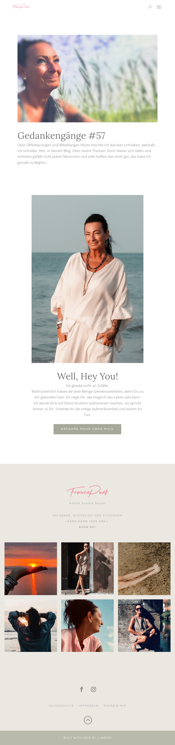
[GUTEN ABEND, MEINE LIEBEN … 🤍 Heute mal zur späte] (30, 568)
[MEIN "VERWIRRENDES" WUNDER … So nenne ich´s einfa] (144, 625)
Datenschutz (61, 705)
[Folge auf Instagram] (93, 689)
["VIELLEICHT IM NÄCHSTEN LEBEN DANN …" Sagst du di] (87, 625)
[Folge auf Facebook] (81, 689)
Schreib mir (115, 705)
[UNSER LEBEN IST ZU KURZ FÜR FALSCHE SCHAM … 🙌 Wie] (87, 568)
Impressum (89, 705)
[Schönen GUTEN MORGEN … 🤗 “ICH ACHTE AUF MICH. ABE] (30, 625)
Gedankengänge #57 (61, 135)
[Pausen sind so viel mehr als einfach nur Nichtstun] (144, 568)
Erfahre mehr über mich (87, 428)
